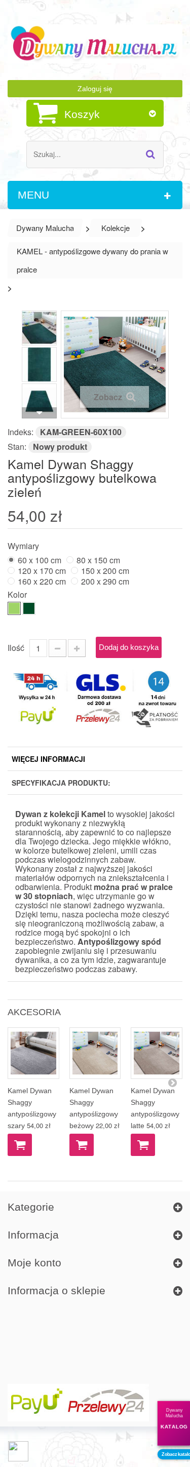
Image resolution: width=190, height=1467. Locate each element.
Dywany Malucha (45, 227)
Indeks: (20, 432)
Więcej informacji (48, 759)
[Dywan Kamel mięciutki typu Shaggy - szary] (33, 1053)
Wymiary (24, 545)
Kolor (18, 594)
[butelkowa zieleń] (28, 608)
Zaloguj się (95, 89)
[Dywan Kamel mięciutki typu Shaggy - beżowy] (95, 1053)
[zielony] (14, 608)
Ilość (16, 647)
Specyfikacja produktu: (61, 783)
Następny (39, 412)
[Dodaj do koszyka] (20, 1145)
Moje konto (34, 1262)
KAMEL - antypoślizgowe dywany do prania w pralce (92, 260)
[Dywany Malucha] (95, 43)
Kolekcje (115, 227)
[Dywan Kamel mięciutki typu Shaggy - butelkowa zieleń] (39, 328)
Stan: (17, 446)
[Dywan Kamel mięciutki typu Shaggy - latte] (156, 1053)
